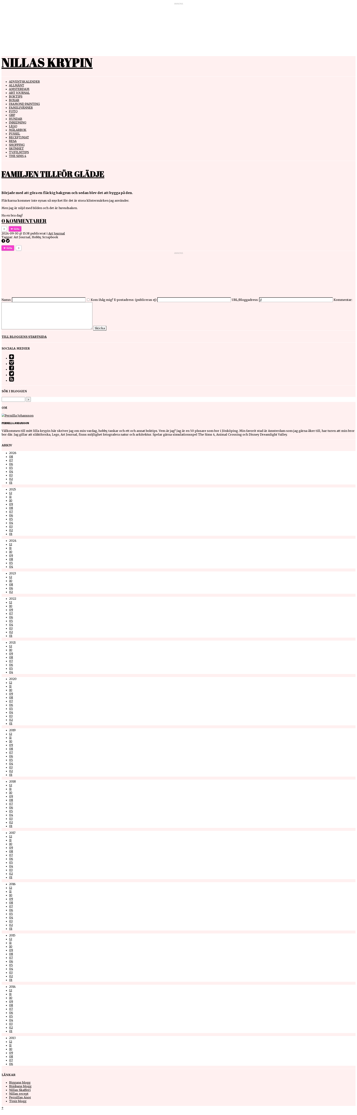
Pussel (14, 133)
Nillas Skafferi (20, 1090)
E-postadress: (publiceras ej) (135, 300)
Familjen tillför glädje (52, 174)
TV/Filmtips (19, 152)
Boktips (15, 96)
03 (11, 475)
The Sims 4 (17, 156)
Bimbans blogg (20, 1086)
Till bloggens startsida (24, 337)
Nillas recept (18, 1093)
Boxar (14, 100)
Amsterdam (19, 89)
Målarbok (17, 130)
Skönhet (16, 148)
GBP (12, 115)
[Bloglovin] (11, 358)
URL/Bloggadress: (245, 300)
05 (11, 468)
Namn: (6, 300)
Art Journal (19, 93)
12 (10, 493)
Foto (13, 111)
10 (10, 500)
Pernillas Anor (20, 1097)
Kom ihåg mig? (102, 300)
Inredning (17, 122)
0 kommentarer (23, 220)
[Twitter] (11, 375)
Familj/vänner (21, 107)
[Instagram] (11, 364)
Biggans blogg (19, 1082)
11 (10, 497)
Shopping (17, 145)
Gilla (16, 229)
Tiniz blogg (17, 1101)
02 (11, 479)
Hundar (15, 119)
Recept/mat (19, 137)
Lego (13, 126)
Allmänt (16, 85)
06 (11, 464)
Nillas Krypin (47, 62)
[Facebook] (11, 369)
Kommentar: (343, 300)
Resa (13, 141)
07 (11, 460)
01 (10, 482)
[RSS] (11, 380)
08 (11, 456)
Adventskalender (24, 81)
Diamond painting (24, 104)
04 (11, 471)
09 (11, 504)
